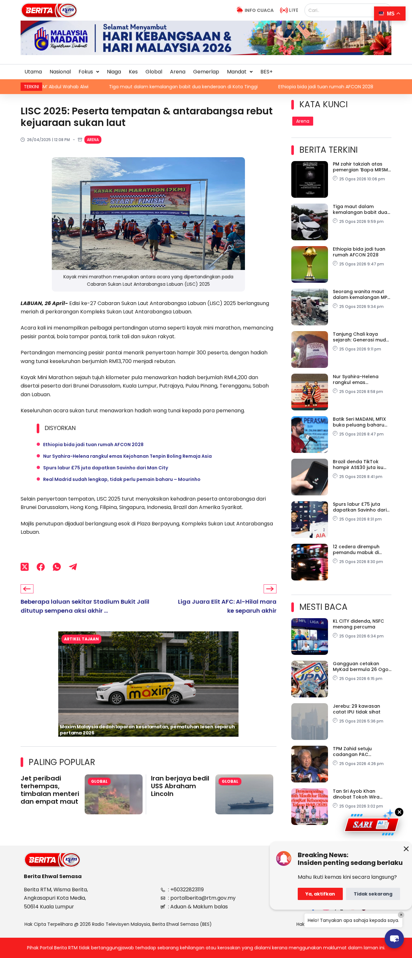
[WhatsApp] (57, 567)
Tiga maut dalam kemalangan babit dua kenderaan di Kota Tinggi (131, 86)
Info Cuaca (259, 10)
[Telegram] (73, 567)
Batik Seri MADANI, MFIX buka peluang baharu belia (359, 422)
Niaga (114, 71)
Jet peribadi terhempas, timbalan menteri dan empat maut (50, 790)
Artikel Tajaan (81, 639)
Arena (177, 71)
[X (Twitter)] (25, 567)
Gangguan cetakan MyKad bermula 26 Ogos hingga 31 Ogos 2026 (362, 666)
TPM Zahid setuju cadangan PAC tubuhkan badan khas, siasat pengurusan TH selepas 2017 (359, 751)
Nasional (60, 71)
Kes (133, 71)
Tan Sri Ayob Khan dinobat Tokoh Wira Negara (356, 794)
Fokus (86, 71)
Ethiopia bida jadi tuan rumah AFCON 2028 (274, 86)
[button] (89, 71)
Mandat (237, 71)
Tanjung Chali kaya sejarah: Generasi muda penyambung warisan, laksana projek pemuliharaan (361, 337)
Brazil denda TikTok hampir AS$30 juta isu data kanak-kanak (358, 464)
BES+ (266, 71)
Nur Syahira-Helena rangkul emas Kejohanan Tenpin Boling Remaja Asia (127, 456)
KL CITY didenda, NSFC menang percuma (358, 624)
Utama (33, 71)
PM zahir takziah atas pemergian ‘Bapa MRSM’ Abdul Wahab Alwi (361, 167)
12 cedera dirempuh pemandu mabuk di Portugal (356, 549)
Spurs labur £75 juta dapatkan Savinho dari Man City (105, 468)
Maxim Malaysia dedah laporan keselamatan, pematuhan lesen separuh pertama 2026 (147, 729)
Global (153, 71)
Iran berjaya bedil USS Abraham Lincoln (180, 786)
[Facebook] (41, 567)
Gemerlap (206, 71)
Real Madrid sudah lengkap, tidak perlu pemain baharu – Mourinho (122, 479)
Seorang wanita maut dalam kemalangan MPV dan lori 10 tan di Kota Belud (361, 294)
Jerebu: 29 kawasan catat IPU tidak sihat (356, 709)
